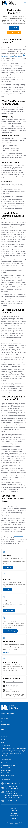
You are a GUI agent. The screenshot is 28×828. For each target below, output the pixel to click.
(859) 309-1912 (16, 687)
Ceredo (4, 752)
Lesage (8, 750)
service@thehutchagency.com (14, 682)
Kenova (9, 752)
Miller (19, 753)
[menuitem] (14, 722)
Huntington (21, 750)
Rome (10, 748)
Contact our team (18, 536)
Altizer (20, 752)
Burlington (23, 748)
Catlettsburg (14, 752)
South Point (16, 748)
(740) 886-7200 (13, 685)
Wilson (16, 753)
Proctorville (5, 748)
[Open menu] (25, 3)
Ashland (4, 755)
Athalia (4, 750)
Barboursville (9, 753)
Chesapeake (14, 750)
